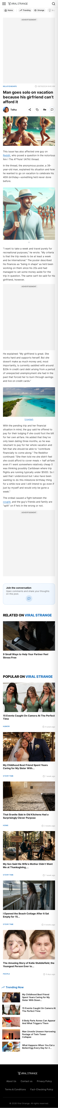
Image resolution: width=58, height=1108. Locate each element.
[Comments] (52, 110)
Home (10, 10)
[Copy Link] (37, 110)
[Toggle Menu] (4, 4)
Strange (40, 10)
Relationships (10, 86)
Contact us (26, 1081)
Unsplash (29, 419)
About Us (11, 1081)
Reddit (6, 155)
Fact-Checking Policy (41, 1089)
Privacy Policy (44, 1081)
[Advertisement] (29, 52)
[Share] (30, 110)
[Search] (54, 4)
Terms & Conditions (15, 1089)
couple (7, 501)
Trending (26, 10)
